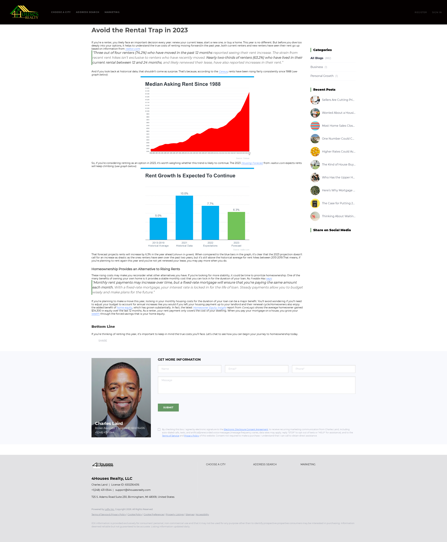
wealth (95, 313)
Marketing (112, 12)
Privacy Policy (191, 435)
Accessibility (202, 514)
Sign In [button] (437, 12)
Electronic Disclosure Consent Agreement (246, 429)
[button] (25, 12)
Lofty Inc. (110, 509)
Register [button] (421, 12)
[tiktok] (146, 532)
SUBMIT (168, 407)
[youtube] (136, 532)
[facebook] (95, 532)
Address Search (87, 12)
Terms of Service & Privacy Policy (108, 514)
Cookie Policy (135, 514)
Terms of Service (170, 435)
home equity (124, 307)
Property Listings (175, 514)
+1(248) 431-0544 (104, 432)
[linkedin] (106, 532)
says (269, 278)
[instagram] (126, 532)
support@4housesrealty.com (133, 490)
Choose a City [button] (61, 12)
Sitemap (190, 514)
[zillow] (116, 532)
